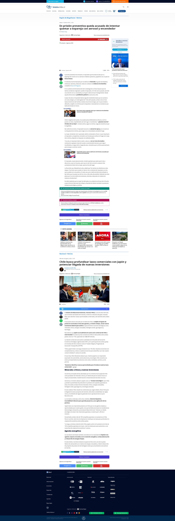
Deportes (74, 11)
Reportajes (49, 503)
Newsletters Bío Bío (90, 1)
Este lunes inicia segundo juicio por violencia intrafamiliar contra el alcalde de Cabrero (93, 111)
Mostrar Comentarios (84, 214)
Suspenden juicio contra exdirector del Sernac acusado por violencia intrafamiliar (93, 152)
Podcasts (48, 11)
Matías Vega (64, 32)
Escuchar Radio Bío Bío (120, 1)
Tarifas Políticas (50, 512)
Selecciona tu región (53, 1)
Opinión (86, 11)
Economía (68, 11)
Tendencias (80, 11)
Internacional (61, 11)
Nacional (54, 11)
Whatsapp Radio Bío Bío (122, 513)
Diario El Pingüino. (76, 86)
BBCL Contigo (100, 11)
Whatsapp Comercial (97, 513)
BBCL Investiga (92, 11)
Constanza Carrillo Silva (70, 268)
